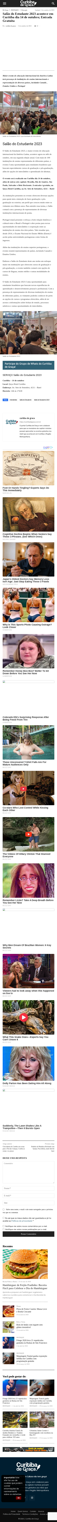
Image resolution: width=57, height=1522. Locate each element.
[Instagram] (32, 1497)
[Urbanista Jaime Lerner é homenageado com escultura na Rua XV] (42, 1420)
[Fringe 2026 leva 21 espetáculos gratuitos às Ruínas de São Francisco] (8, 1342)
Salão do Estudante (25, 400)
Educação (24, 10)
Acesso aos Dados (47, 1514)
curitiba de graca (11, 26)
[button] (53, 3)
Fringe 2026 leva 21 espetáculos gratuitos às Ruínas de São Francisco (31, 1341)
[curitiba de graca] (12, 427)
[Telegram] (50, 31)
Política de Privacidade (11, 1514)
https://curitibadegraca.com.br (30, 422)
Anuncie (41, 1511)
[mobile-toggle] (4, 3)
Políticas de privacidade (21, 1221)
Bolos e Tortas (20, 1322)
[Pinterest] (25, 31)
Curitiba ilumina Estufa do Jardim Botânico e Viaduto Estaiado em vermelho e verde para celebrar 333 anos (14, 1434)
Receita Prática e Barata (10, 1281)
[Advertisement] (28, 52)
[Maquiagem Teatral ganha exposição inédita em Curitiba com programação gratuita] (8, 1358)
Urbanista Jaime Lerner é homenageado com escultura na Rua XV (41, 1433)
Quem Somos (23, 1511)
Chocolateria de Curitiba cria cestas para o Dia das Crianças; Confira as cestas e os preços (14, 1149)
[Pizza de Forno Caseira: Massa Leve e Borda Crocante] (8, 1311)
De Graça (5, 10)
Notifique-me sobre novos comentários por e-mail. (26, 1226)
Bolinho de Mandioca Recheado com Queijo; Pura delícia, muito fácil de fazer (42, 1149)
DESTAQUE (15, 10)
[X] (19, 31)
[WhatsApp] (32, 31)
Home (13, 1511)
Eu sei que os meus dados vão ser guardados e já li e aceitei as (27, 1219)
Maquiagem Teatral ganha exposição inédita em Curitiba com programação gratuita (31, 1358)
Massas (18, 1306)
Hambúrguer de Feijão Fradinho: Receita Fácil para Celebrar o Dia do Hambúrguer (25, 1287)
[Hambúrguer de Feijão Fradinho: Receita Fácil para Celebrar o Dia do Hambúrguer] (25, 1264)
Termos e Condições (30, 1514)
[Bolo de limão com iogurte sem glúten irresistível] (8, 1327)
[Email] (44, 31)
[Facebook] (13, 31)
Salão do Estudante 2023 (41, 400)
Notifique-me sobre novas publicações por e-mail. (26, 1229)
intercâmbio (13, 400)
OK (18, 1498)
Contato (33, 1511)
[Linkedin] (38, 31)
